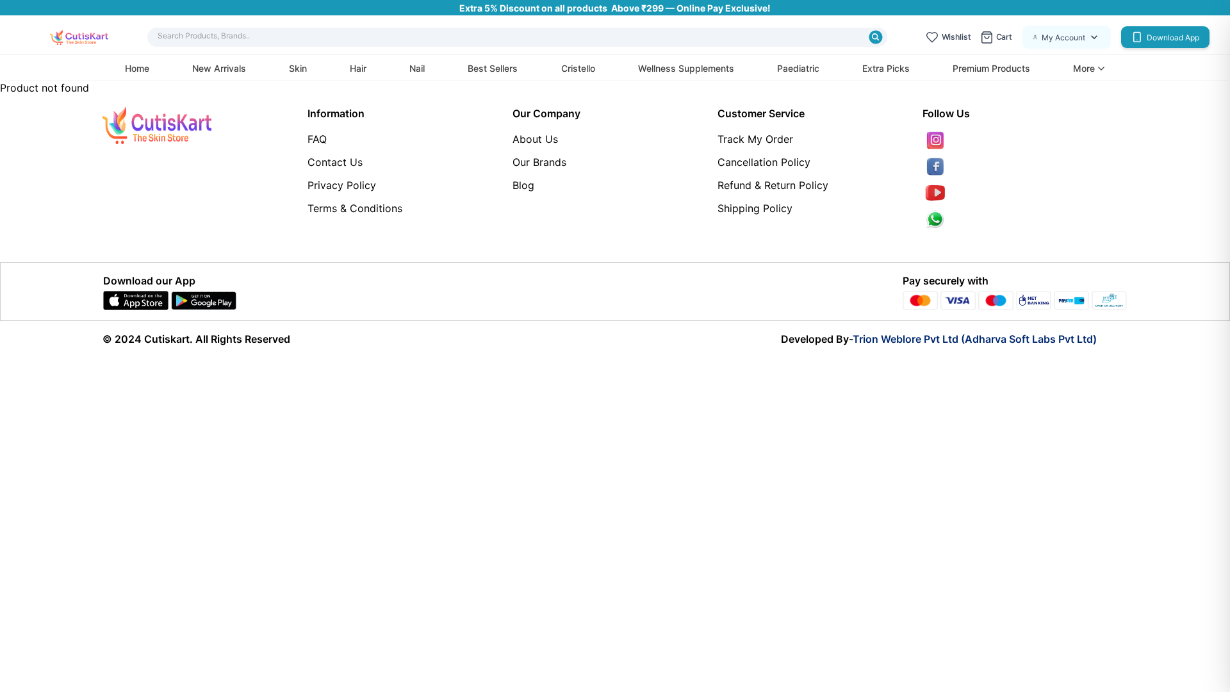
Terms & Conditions (355, 208)
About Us (535, 139)
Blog (523, 185)
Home (137, 68)
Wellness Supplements (686, 68)
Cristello (578, 68)
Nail (417, 68)
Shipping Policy (755, 208)
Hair (358, 68)
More (1084, 68)
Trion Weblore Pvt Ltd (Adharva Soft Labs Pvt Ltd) (975, 339)
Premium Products (991, 68)
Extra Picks (886, 68)
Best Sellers (493, 68)
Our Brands (539, 162)
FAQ (317, 139)
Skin (298, 68)
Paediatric (798, 68)
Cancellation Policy (764, 162)
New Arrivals (219, 68)
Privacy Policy (342, 185)
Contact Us (335, 162)
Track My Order (755, 139)
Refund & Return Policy (773, 185)
